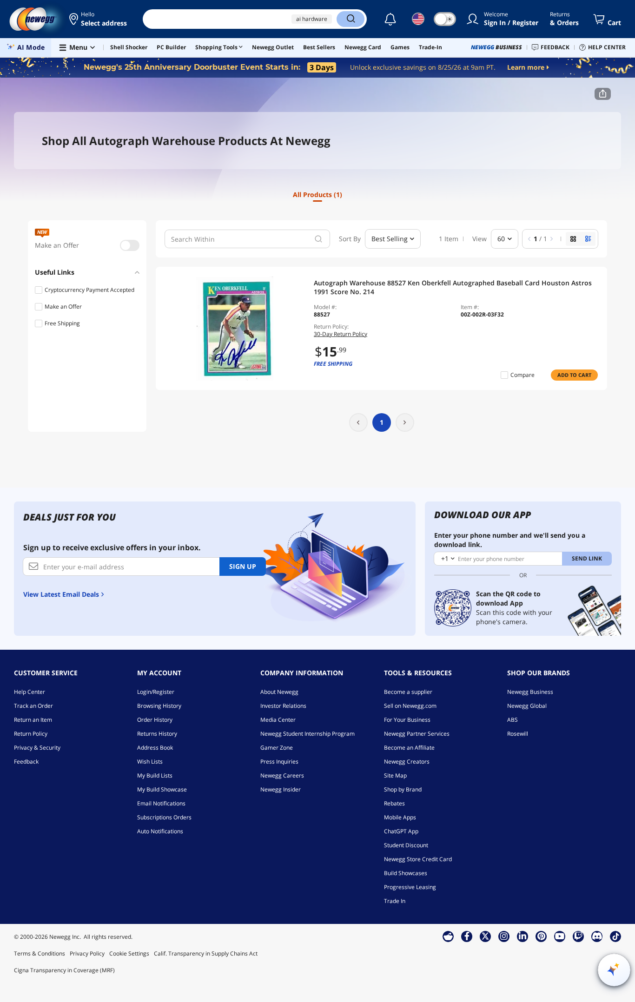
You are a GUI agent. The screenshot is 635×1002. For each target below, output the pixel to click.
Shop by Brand (403, 789)
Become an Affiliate (409, 748)
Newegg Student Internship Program (307, 734)
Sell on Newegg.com (410, 706)
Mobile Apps (400, 817)
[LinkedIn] (522, 936)
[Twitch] (578, 936)
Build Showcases (405, 873)
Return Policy (30, 734)
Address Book (155, 748)
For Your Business (407, 720)
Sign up (242, 566)
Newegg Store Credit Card (418, 859)
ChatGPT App (401, 831)
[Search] (350, 19)
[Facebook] (467, 936)
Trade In (394, 901)
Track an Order (33, 706)
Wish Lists (150, 761)
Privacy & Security (37, 748)
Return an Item (33, 720)
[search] (318, 239)
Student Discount (406, 845)
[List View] (588, 239)
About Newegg (279, 692)
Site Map (395, 775)
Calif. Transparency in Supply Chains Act (206, 953)
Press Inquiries (279, 761)
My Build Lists (154, 775)
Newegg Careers (282, 775)
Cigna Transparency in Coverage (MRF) (64, 970)
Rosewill (517, 734)
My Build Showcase (162, 789)
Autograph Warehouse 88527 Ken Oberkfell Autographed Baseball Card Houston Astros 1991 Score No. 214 (453, 287)
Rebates (394, 803)
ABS (512, 720)
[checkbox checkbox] (129, 245)
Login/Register (155, 692)
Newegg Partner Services (417, 734)
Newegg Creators (407, 761)
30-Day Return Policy (340, 334)
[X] (485, 936)
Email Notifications (161, 803)
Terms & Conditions (39, 953)
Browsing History (159, 706)
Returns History (157, 734)
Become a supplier (408, 692)
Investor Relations (283, 706)
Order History (154, 720)
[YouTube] (559, 936)
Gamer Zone (276, 748)
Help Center (29, 692)
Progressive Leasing (410, 887)
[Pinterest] (541, 936)
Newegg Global (527, 706)
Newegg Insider (280, 789)
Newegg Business (530, 692)
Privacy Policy (87, 953)
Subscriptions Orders (164, 817)
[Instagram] (504, 936)
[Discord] (597, 936)
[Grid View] (573, 239)
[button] (98, 19)
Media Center (278, 720)
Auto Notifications (160, 831)
